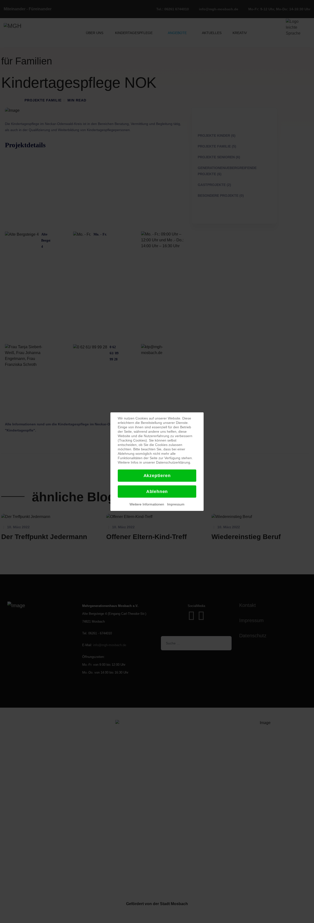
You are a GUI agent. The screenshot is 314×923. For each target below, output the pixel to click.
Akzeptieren (157, 475)
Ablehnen (157, 491)
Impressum (175, 504)
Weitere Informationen (147, 504)
